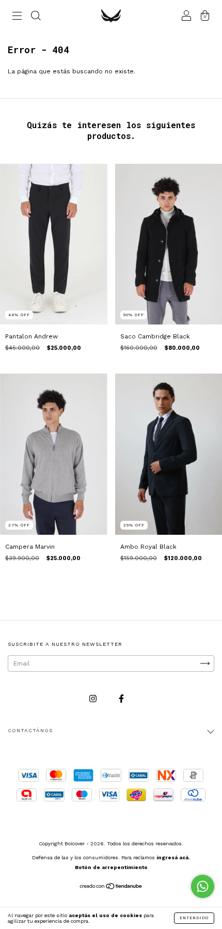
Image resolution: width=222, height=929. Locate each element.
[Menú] (17, 17)
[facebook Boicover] (121, 698)
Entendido (194, 918)
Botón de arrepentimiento (111, 867)
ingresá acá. (173, 857)
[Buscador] (35, 17)
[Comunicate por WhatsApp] (202, 886)
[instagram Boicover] (94, 698)
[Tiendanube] (111, 887)
